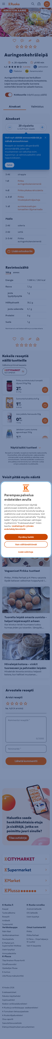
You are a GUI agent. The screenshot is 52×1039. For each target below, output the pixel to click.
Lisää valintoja (25, 552)
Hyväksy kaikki (26, 537)
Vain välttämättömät (26, 544)
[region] (26, 519)
